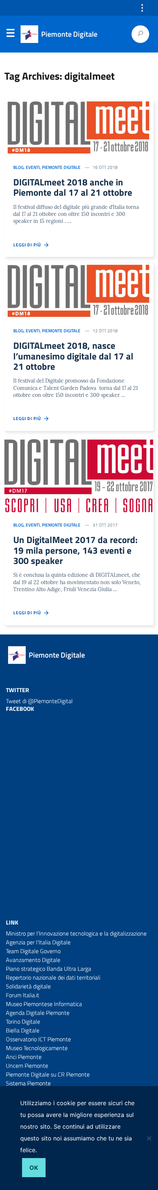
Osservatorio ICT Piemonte (38, 1039)
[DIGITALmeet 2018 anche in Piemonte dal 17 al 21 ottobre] (79, 126)
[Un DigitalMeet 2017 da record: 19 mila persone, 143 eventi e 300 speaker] (79, 474)
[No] (148, 1138)
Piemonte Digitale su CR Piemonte (48, 1074)
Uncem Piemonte (27, 1065)
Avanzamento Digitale (33, 959)
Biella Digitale (22, 1030)
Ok (33, 1167)
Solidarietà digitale (28, 986)
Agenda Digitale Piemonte (37, 1012)
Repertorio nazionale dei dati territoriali (53, 977)
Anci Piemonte (24, 1056)
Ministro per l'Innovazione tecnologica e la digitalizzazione (76, 933)
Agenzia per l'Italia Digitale (38, 942)
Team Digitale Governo (33, 951)
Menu (10, 34)
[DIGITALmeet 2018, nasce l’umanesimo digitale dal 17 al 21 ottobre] (79, 290)
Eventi (33, 167)
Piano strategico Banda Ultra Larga (48, 968)
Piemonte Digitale (61, 167)
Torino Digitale (23, 1021)
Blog (18, 167)
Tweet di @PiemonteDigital (39, 701)
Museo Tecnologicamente (37, 1047)
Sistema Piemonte (28, 1083)
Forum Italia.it (22, 995)
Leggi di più (28, 245)
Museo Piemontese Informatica (44, 1003)
